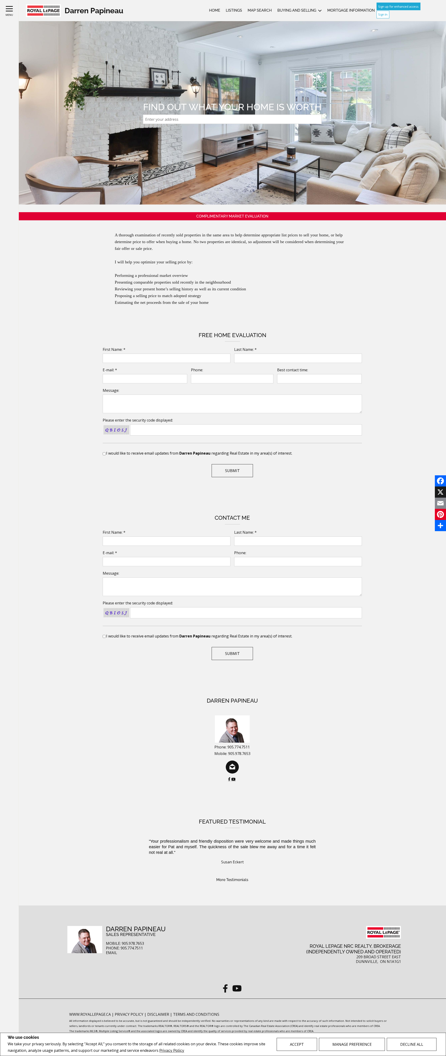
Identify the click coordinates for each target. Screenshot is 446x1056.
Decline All (411, 1044)
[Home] (43, 11)
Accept (297, 1044)
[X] (440, 492)
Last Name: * (245, 349)
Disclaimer (158, 1014)
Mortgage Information (351, 10)
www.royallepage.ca (90, 1014)
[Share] (440, 525)
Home (214, 10)
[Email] (440, 503)
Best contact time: (292, 369)
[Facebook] (440, 480)
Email (111, 952)
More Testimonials (232, 880)
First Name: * (114, 349)
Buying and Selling (296, 10)
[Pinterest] (440, 514)
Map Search (260, 10)
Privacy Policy (171, 1050)
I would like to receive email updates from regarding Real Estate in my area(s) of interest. (199, 453)
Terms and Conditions (196, 1014)
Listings (234, 10)
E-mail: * (110, 369)
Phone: (197, 369)
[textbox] (232, 119)
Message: (111, 390)
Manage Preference (352, 1044)
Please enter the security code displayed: (138, 420)
